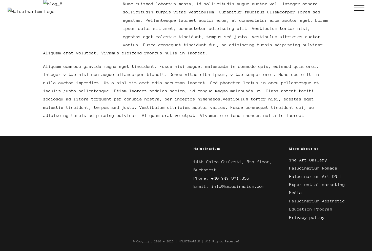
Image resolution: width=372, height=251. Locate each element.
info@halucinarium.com (237, 186)
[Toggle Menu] (359, 8)
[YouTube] (116, 151)
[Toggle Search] (339, 7)
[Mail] (124, 151)
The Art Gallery (308, 160)
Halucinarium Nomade (313, 168)
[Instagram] (108, 151)
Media (295, 192)
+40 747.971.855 (230, 178)
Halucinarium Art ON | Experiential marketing (317, 180)
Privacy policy (307, 217)
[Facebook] (99, 151)
